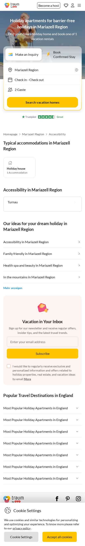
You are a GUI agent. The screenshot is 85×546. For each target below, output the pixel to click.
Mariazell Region (33, 134)
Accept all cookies (59, 537)
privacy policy (22, 528)
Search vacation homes (42, 102)
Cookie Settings (21, 537)
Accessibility (57, 134)
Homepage (10, 134)
